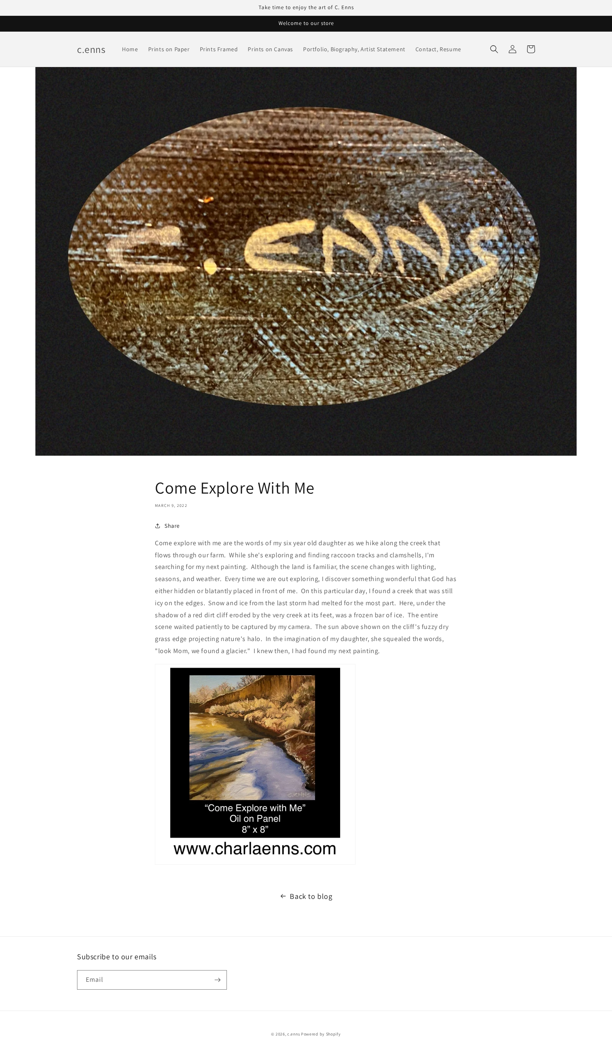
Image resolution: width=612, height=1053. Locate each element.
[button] (494, 49)
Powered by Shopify (321, 1034)
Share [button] (172, 525)
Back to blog (311, 896)
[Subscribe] (217, 980)
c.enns (293, 1034)
